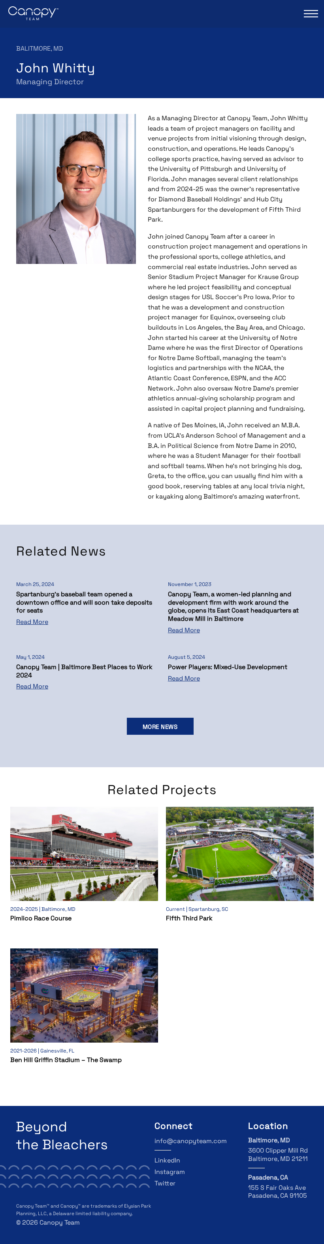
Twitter (164, 1184)
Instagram (169, 1172)
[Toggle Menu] (310, 13)
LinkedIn (167, 1161)
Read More (32, 622)
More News (160, 727)
